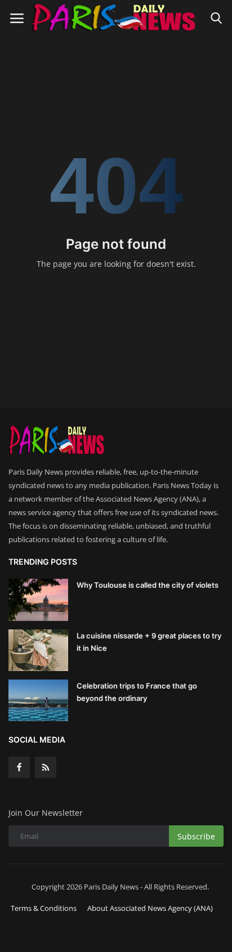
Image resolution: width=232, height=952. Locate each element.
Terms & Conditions (44, 908)
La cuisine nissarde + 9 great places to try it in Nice (149, 641)
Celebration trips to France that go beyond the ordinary (137, 692)
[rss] (45, 767)
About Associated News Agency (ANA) (150, 908)
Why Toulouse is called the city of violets (147, 584)
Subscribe (196, 836)
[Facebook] (19, 767)
